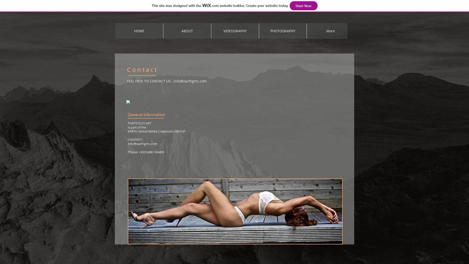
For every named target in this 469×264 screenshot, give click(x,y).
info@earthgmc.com (190, 81)
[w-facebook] (128, 102)
